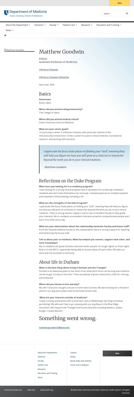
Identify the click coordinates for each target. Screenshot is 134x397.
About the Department (17, 24)
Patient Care (69, 24)
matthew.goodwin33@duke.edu (54, 327)
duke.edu (31, 390)
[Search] (127, 13)
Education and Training (107, 24)
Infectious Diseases (48, 69)
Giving (72, 356)
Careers (73, 352)
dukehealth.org (46, 390)
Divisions (38, 24)
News (8, 30)
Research (85, 24)
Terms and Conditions (79, 365)
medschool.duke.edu (13, 390)
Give (120, 3)
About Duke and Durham (80, 361)
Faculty (53, 24)
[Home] (25, 12)
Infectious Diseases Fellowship (54, 77)
